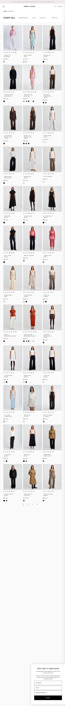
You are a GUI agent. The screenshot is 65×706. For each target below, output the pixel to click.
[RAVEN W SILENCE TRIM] (26, 101)
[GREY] (26, 143)
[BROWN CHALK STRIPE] (43, 102)
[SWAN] (43, 421)
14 (13, 52)
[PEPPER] (31, 101)
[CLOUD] (24, 421)
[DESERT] (46, 222)
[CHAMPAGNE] (46, 142)
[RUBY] (24, 261)
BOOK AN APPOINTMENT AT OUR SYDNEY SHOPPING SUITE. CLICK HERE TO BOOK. (32, 1)
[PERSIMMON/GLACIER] (33, 101)
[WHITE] (24, 183)
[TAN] (43, 461)
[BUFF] (4, 301)
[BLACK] (43, 62)
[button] (3, 6)
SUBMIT (48, 697)
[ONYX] (24, 461)
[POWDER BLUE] (4, 421)
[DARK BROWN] (6, 500)
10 (9, 52)
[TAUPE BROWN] (46, 102)
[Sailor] (28, 101)
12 (11, 52)
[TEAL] (24, 62)
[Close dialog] (63, 666)
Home (5, 11)
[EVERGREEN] (26, 62)
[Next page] (42, 504)
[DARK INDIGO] (4, 101)
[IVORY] (43, 142)
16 (15, 52)
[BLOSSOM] (4, 62)
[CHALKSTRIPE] (28, 143)
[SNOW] (46, 62)
